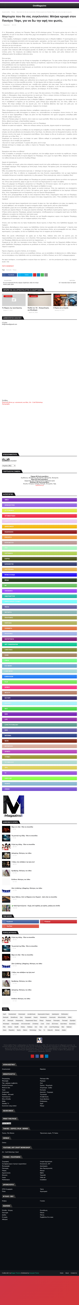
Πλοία (4, 1191)
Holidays (8, 703)
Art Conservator (11, 644)
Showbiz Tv (5, 1103)
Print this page (6, 1123)
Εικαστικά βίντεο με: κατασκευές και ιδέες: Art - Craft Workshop (22, 402)
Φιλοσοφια (8, 634)
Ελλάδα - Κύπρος (7, 1210)
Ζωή (41, 1083)
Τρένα (42, 1189)
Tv (5, 773)
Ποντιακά (8, 623)
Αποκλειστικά (10, 505)
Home (61, 1273)
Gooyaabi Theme (34, 1273)
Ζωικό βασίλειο (44, 1099)
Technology (9, 762)
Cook (7, 655)
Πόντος (42, 1215)
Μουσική (4, 1175)
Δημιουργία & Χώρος (12, 521)
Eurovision (9, 676)
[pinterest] (58, 921)
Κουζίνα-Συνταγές (7, 1085)
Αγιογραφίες (6, 404)
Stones (7, 757)
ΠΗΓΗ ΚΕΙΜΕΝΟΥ (8, 266)
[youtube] (20, 926)
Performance (6, 1179)
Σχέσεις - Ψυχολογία (46, 1085)
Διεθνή (4, 1215)
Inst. (6, 709)
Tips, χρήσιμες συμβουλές (9, 1083)
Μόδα (7, 580)
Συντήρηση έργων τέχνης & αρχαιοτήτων (14, 1164)
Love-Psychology (11, 725)
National (8, 735)
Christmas (9, 650)
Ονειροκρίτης (10, 596)
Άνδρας (4, 1201)
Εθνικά (42, 1212)
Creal (7, 660)
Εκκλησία (8, 270)
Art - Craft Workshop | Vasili (10, 1152)
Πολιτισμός (9, 617)
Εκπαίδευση (9, 542)
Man (6, 730)
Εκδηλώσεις (9, 532)
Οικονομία (9, 591)
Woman (7, 784)
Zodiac (7, 789)
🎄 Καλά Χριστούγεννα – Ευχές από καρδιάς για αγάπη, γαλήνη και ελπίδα (36, 906)
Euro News (9, 671)
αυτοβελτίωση (10, 516)
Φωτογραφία (9, 639)
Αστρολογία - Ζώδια (46, 1087)
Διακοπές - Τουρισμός (46, 1092)
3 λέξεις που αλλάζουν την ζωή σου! (23, 862)
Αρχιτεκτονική (6, 1173)
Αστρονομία (9, 510)
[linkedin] (46, 1056)
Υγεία (3, 1090)
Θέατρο (42, 1170)
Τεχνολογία (43, 1094)
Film (6, 682)
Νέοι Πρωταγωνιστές (46, 1168)
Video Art (8, 778)
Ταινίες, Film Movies (8, 1133)
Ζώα (6, 548)
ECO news (8, 666)
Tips (6, 767)
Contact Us (74, 1273)
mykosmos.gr (39, 485)
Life (6, 719)
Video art (42, 1177)
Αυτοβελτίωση (44, 1097)
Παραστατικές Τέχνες (13, 601)
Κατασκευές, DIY (45, 1164)
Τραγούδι (43, 1175)
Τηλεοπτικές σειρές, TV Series (49, 1133)
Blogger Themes (15, 1273)
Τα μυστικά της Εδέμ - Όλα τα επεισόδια (24, 835)
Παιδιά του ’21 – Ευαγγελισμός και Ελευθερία (38, 309)
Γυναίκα (42, 1201)
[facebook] (20, 921)
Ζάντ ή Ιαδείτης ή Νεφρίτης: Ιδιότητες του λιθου (27, 888)
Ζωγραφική (9, 553)
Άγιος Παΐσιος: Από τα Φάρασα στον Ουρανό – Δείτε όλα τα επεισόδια (34, 897)
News (7, 741)
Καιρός (7, 559)
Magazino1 (6, 25)
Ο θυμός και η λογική (60, 308)
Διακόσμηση (9, 526)
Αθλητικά (5, 1219)
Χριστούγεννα (6, 1097)
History (8, 698)
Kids (6, 714)
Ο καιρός (4, 1217)
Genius (7, 687)
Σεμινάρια (8, 628)
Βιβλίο (42, 1173)
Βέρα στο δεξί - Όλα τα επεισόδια (22, 827)
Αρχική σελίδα (6, 12)
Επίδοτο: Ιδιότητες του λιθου (21, 879)
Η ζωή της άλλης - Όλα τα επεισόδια (23, 844)
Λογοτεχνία (9, 569)
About (67, 1273)
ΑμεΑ (7, 500)
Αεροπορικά (43, 1191)
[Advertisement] (39, 385)
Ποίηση (4, 1170)
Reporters (9, 746)
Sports (7, 751)
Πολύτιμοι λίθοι (44, 1078)
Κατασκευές (9, 564)
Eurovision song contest (9, 1106)
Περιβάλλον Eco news (46, 1217)
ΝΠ (5, 585)
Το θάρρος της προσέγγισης (12, 308)
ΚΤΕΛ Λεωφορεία (7, 1189)
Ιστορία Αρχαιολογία (46, 1161)
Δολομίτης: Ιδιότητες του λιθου (21, 853)
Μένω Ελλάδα (10, 575)
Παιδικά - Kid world (7, 1094)
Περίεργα (8, 612)
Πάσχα (13, 12)
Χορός (4, 1177)
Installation (43, 1179)
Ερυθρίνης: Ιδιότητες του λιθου (22, 870)
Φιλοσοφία (5, 1081)
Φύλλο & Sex (6, 1087)
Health (7, 692)
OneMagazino (39, 6)
